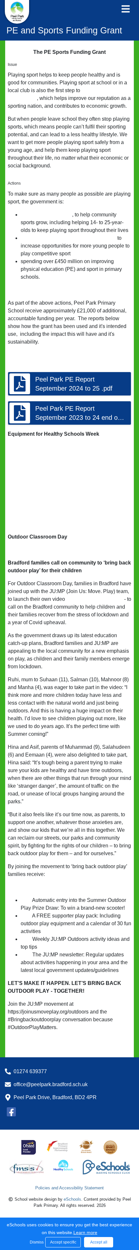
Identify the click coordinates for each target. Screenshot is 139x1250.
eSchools (72, 1199)
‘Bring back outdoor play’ (94, 599)
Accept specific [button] (63, 1242)
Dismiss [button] (36, 1242)
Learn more (85, 1232)
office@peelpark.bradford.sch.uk (51, 1084)
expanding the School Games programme (68, 238)
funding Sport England (46, 214)
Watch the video (26, 1040)
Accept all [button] (98, 1242)
